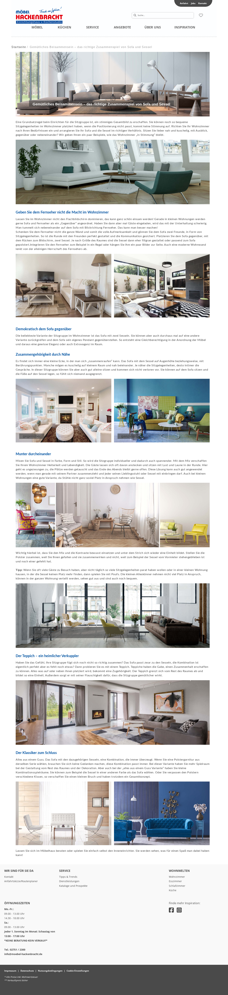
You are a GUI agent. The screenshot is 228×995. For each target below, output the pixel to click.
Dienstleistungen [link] (69, 881)
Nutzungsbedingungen (50, 970)
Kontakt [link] (202, 3)
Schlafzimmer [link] (177, 885)
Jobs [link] (193, 3)
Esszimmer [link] (175, 881)
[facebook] (171, 910)
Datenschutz (27, 970)
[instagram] (179, 910)
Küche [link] (172, 890)
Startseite (18, 47)
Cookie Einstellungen (78, 970)
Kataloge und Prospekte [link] (73, 885)
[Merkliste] (201, 15)
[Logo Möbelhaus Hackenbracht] (46, 15)
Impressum (10, 970)
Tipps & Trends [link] (68, 876)
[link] (37, 27)
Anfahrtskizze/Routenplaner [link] (21, 881)
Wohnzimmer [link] (177, 876)
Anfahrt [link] (184, 3)
